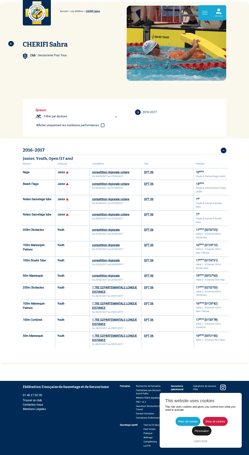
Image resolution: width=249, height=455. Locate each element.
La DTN (147, 446)
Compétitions (150, 441)
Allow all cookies (188, 421)
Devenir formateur (145, 413)
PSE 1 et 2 (141, 402)
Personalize (202, 430)
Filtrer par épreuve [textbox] (55, 116)
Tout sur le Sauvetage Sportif (157, 425)
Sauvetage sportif (129, 425)
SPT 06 (148, 172)
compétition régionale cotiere (110, 172)
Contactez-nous (33, 404)
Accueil (64, 11)
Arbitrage (148, 437)
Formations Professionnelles (150, 418)
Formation (125, 386)
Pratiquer (148, 433)
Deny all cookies (215, 421)
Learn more (200, 440)
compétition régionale (106, 230)
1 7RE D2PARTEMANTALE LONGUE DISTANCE (114, 290)
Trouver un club (32, 400)
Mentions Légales (34, 409)
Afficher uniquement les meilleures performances (67, 125)
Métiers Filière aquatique (148, 398)
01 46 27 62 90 (32, 395)
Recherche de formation (148, 386)
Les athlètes (76, 11)
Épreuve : (41, 110)
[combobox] (81, 116)
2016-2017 (150, 112)
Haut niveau (149, 429)
